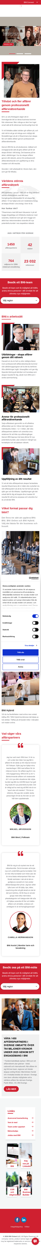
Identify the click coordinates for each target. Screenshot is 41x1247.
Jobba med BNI (14, 1135)
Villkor (26, 1226)
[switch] (35, 623)
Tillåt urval (20, 660)
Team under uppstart (16, 1126)
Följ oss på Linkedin (27, 1163)
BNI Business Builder (27, 1192)
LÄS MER (11, 1089)
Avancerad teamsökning (18, 1118)
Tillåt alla (20, 652)
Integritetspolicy (17, 1226)
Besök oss (8, 44)
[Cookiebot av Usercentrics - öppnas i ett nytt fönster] (29, 578)
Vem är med (12, 1122)
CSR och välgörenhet (13, 1192)
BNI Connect (29, 2)
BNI (12, 1166)
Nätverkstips (13, 1131)
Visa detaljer (29, 645)
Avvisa (20, 667)
